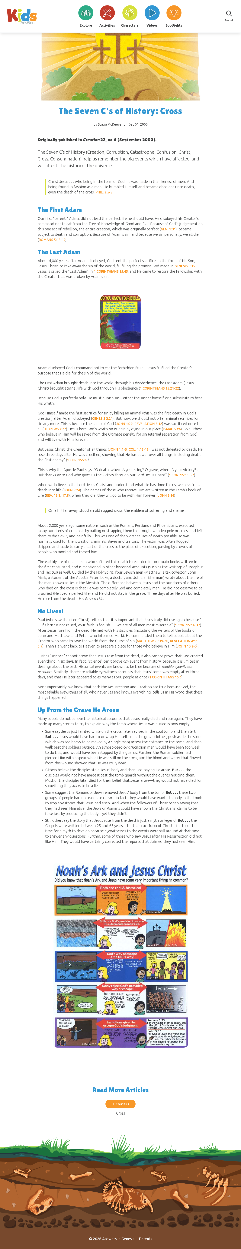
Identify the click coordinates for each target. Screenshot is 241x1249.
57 (192, 475)
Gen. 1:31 (168, 229)
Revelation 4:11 (184, 641)
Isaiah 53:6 (172, 429)
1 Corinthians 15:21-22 (159, 388)
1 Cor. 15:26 (77, 460)
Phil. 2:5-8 (104, 192)
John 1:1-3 (118, 449)
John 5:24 (71, 490)
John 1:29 (124, 424)
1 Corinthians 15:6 (165, 677)
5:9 (40, 646)
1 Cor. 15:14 (184, 625)
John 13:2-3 (187, 646)
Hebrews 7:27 (54, 429)
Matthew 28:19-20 (152, 641)
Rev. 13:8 (53, 495)
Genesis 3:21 (102, 418)
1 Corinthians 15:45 (111, 271)
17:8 (65, 495)
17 (198, 625)
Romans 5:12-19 (52, 240)
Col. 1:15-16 (139, 449)
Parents (145, 1239)
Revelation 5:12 (148, 424)
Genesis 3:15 (185, 266)
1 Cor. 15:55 (178, 475)
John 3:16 (166, 495)
